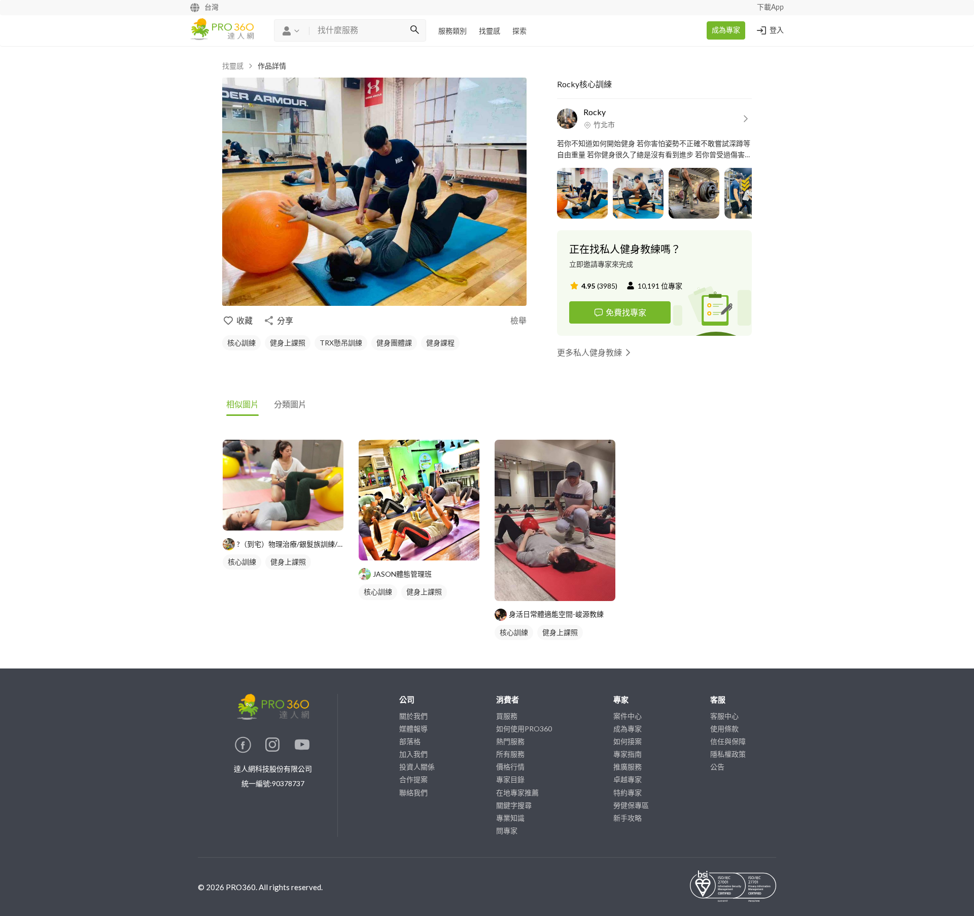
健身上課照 (287, 342)
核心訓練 (241, 342)
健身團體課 (394, 342)
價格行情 (510, 766)
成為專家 (726, 30)
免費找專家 (626, 312)
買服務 (506, 716)
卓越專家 (627, 779)
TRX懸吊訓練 (341, 342)
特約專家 (627, 792)
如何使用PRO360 (524, 728)
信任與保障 (728, 741)
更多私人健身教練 (589, 352)
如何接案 (627, 741)
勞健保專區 (631, 805)
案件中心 (627, 716)
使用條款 (724, 728)
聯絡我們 (413, 792)
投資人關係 (417, 766)
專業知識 (510, 818)
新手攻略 (627, 818)
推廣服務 (627, 766)
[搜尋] (414, 30)
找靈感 (489, 31)
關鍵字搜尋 (514, 805)
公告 (717, 766)
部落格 (410, 741)
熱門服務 (510, 741)
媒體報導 (413, 728)
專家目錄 (510, 779)
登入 (777, 30)
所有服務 (510, 754)
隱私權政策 (728, 754)
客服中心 (724, 716)
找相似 (298, 517)
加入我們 (413, 754)
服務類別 (452, 31)
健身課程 (440, 342)
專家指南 (627, 754)
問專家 (506, 830)
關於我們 (413, 716)
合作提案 (413, 779)
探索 (519, 31)
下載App (770, 7)
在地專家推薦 (517, 792)
